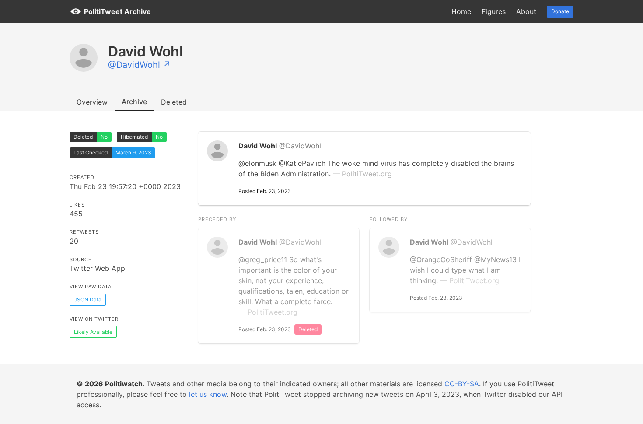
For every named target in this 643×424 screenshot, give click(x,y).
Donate (560, 11)
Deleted (174, 102)
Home (461, 11)
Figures (494, 11)
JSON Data (87, 299)
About (526, 11)
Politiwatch (124, 383)
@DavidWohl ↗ (139, 65)
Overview (92, 102)
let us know (208, 394)
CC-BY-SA (461, 383)
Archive (134, 101)
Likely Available (93, 332)
